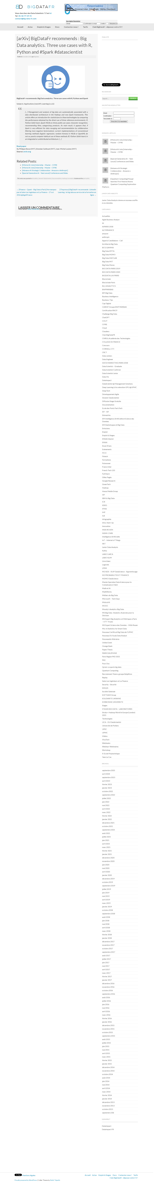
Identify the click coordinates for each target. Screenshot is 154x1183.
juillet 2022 (106, 798)
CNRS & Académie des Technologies (116, 338)
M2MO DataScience (110, 578)
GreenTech (106, 484)
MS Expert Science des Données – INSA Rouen (120, 625)
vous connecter (33, 209)
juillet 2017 (106, 959)
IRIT (104, 544)
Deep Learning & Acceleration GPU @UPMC (119, 387)
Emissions (106, 428)
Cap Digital (106, 303)
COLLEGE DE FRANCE (111, 342)
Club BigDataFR (108, 335)
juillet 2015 (106, 1043)
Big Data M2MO (108, 254)
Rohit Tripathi (55, 1180)
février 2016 (107, 1018)
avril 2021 (106, 844)
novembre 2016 (108, 987)
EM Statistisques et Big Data (113, 425)
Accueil (20, 27)
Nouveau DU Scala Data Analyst (114, 635)
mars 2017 (106, 973)
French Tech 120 (108, 470)
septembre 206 (108, 1113)
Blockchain (106, 279)
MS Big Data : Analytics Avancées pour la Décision (118, 614)
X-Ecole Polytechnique (111, 753)
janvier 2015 (107, 1064)
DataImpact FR (108, 1129)
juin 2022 (105, 802)
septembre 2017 (108, 952)
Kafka (104, 551)
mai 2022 (105, 805)
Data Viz (105, 377)
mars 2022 (106, 812)
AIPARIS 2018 (107, 226)
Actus (30, 27)
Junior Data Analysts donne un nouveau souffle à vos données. (120, 201)
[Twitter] (67, 14)
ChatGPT (106, 317)
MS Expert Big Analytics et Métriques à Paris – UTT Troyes (119, 620)
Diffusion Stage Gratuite (111, 401)
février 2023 (107, 784)
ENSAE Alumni (108, 439)
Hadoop (64, 178)
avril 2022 (106, 809)
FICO (104, 453)
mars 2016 (106, 1015)
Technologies (107, 719)
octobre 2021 (107, 826)
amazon (105, 233)
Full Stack (106, 474)
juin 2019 (105, 893)
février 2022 (107, 816)
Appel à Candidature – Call (112, 240)
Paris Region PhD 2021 (111, 656)
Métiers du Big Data (110, 595)
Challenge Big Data (109, 314)
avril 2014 (106, 1088)
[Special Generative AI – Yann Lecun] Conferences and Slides (122, 160)
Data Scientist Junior (110, 373)
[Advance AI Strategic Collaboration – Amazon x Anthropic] (120, 171)
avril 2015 (106, 1053)
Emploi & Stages (44, 27)
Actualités (35, 178)
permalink (86, 178)
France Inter (106, 467)
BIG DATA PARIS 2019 (111, 268)
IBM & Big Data (108, 498)
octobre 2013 (107, 1109)
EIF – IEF (105, 412)
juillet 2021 (106, 837)
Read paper (21, 146)
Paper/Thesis (107, 649)
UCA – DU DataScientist (111, 722)
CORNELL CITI (108, 349)
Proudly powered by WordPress (26, 1180)
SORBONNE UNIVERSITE (112, 702)
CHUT (104, 321)
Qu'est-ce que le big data (111, 667)
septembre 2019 (108, 886)
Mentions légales (28, 1175)
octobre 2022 (107, 791)
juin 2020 (105, 865)
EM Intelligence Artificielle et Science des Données (118, 420)
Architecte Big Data (110, 244)
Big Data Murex (108, 265)
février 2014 (107, 1095)
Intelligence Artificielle (111, 537)
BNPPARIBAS (107, 289)
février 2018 (107, 934)
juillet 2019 (106, 889)
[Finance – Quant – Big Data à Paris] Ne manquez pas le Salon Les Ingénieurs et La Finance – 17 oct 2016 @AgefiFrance (36, 192)
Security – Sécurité (109, 684)
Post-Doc (106, 663)
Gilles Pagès (107, 477)
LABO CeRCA (107, 554)
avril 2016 (106, 1011)
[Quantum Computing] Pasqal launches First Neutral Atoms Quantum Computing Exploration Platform (119, 183)
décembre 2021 (108, 823)
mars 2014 (106, 1092)
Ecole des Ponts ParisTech (112, 408)
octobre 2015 (107, 1032)
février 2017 (107, 976)
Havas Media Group (110, 491)
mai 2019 (105, 896)
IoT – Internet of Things (111, 540)
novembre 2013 (108, 1106)
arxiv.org (27, 151)
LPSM (104, 568)
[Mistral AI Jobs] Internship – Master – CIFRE (121, 141)
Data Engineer (107, 359)
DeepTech (106, 391)
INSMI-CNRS (107, 533)
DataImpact (106, 380)
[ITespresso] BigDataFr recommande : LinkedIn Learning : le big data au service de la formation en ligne (77, 192)
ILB (103, 516)
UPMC (105, 733)
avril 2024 (106, 774)
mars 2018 (106, 931)
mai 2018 (105, 924)
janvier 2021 (107, 854)
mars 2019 (106, 903)
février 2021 (107, 851)
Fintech (105, 456)
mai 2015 (105, 1050)
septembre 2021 (108, 830)
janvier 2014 (107, 1099)
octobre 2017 (107, 948)
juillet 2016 (106, 1001)
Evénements (106, 449)
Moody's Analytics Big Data (113, 609)
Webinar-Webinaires (110, 746)
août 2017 (106, 955)
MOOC (105, 606)
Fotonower (106, 463)
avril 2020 (106, 872)
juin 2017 (105, 962)
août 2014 (106, 1078)
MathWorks (107, 592)
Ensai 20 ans (106, 446)
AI (103, 223)
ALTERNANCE (108, 230)
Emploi (105, 432)
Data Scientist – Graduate (112, 366)
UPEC (104, 729)
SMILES (105, 688)
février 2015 (107, 1060)
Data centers (107, 356)
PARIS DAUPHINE (109, 653)
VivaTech (105, 739)
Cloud (104, 328)
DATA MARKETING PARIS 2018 (115, 363)
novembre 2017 (108, 945)
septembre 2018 (108, 913)
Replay (104, 677)
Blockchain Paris (108, 282)
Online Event (107, 642)
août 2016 (106, 997)
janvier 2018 (107, 938)
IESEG (104, 505)
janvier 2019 (107, 906)
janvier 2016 (107, 1022)
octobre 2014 (107, 1074)
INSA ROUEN (107, 530)
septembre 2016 (108, 994)
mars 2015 (106, 1057)
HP (103, 495)
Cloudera (105, 331)
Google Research (108, 481)
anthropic (106, 237)
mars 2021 (106, 847)
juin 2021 (105, 840)
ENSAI (104, 442)
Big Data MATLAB (109, 258)
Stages (104, 705)
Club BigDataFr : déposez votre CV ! (124, 1178)
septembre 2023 (108, 777)
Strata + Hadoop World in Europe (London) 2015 (118, 713)
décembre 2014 (108, 1067)
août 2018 (106, 917)
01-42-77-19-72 (25, 16)
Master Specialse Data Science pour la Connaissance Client (116, 583)
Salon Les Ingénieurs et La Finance (115, 681)
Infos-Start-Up (108, 523)
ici (51, 13)
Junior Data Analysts (110, 547)
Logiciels (105, 564)
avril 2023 (106, 781)
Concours (106, 345)
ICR (103, 502)
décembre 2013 (108, 1102)
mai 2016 (105, 1008)
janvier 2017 (107, 980)
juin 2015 (105, 1046)
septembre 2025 (108, 770)
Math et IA (106, 588)
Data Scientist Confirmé (111, 370)
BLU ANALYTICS (109, 286)
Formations (106, 460)
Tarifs (135, 1175)
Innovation (70, 178)
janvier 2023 (107, 788)
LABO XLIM (107, 558)
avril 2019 (106, 899)
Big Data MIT (107, 261)
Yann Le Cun (106, 757)
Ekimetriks (106, 415)
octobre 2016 (107, 990)
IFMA (104, 509)
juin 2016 (105, 1004)
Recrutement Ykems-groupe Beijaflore (117, 674)
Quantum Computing (110, 670)
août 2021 (106, 833)
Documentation (57, 178)
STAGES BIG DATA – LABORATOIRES (117, 709)
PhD (104, 660)
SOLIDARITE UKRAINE (111, 698)
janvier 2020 (107, 875)
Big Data (36, 56)
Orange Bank (107, 646)
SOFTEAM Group (109, 695)
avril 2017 (106, 969)
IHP (103, 512)
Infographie (106, 519)
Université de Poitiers (110, 726)
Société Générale (108, 691)
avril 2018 (106, 927)
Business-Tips (107, 300)
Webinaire (106, 743)
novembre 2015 (108, 1029)
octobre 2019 (107, 882)
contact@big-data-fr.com (25, 18)
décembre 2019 (108, 879)
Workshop (106, 750)
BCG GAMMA (108, 247)
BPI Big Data (107, 293)
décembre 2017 (108, 941)
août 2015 (106, 1039)
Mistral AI (106, 602)
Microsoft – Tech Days (111, 599)
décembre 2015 (108, 1025)
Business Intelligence (110, 296)
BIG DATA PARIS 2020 (111, 272)
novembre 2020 (108, 861)
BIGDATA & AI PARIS (110, 275)
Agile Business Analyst (111, 219)
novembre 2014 (108, 1071)
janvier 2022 (107, 819)
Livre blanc (106, 561)
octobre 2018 (107, 910)
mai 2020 (105, 868)
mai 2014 (105, 1085)
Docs (57, 27)
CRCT (104, 352)
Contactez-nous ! (125, 1175)
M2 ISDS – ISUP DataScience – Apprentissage (119, 571)
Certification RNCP (109, 310)
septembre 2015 (108, 1036)
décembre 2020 (108, 858)
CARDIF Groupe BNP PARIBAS (114, 307)
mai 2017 (105, 966)
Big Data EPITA (108, 251)
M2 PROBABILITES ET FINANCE (115, 575)
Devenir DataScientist (45, 178)
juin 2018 (105, 920)
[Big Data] (40, 7)
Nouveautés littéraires (110, 639)
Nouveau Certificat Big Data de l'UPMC (117, 632)
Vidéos (105, 736)
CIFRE (104, 324)
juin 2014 (105, 1081)
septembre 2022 (108, 795)
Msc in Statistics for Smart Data (114, 629)
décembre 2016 (108, 983)
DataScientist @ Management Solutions (117, 384)
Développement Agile (110, 394)
